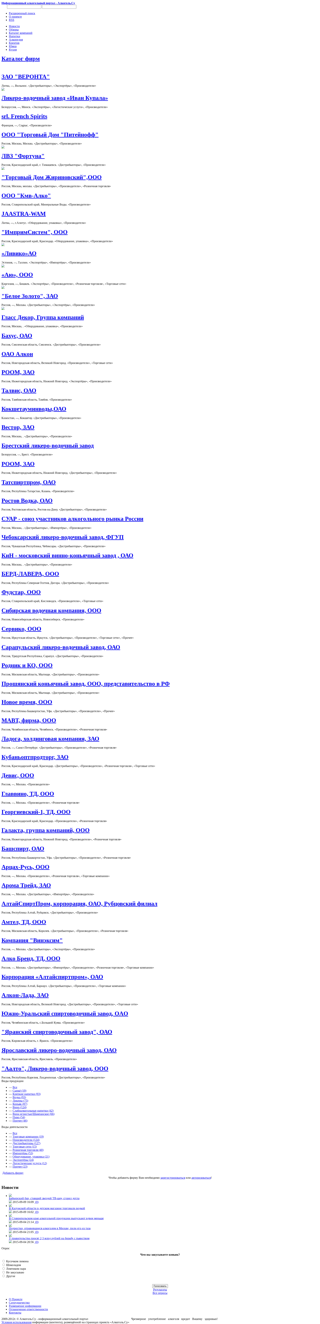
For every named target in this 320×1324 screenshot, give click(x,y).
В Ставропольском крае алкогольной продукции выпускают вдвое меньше (56, 1218)
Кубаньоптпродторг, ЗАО (35, 757)
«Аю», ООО (17, 274)
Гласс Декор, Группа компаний (42, 317)
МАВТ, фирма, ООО (28, 720)
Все (15, 1087)
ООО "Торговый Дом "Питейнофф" (50, 134)
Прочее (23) (20, 1166)
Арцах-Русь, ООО (25, 867)
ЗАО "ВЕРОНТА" (25, 76)
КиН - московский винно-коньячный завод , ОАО (67, 555)
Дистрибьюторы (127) (26, 1143)
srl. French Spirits (24, 116)
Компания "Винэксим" (32, 940)
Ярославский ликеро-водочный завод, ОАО (59, 1050)
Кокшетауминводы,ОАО (33, 408)
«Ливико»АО (18, 253)
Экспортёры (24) (23, 1159)
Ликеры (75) (20, 1100)
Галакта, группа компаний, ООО (45, 830)
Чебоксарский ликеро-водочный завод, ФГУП (62, 537)
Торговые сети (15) (25, 1146)
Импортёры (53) (23, 1153)
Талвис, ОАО (18, 390)
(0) (36, 1202)
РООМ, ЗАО (18, 372)
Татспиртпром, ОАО (28, 482)
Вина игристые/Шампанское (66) (33, 1114)
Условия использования (16, 1322)
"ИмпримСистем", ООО (34, 232)
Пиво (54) (19, 1117)
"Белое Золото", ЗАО (29, 296)
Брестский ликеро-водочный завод (47, 445)
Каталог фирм (20, 58)
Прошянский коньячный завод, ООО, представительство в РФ (85, 683)
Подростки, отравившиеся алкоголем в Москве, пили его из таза (50, 1228)
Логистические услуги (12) (30, 1163)
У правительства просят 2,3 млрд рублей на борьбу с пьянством (49, 1238)
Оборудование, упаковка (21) (31, 1156)
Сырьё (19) (19, 1090)
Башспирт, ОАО (22, 848)
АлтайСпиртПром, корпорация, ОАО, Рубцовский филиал (79, 903)
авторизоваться (201, 1177)
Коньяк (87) (20, 1104)
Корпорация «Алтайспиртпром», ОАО (52, 976)
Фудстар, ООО (21, 592)
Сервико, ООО (21, 628)
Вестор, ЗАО (17, 427)
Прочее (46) (20, 1120)
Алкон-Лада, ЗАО (25, 995)
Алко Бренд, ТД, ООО (30, 958)
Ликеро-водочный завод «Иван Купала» (54, 98)
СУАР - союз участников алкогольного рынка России (72, 518)
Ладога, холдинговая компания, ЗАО (50, 738)
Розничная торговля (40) (28, 1149)
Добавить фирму (13, 1172)
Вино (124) (19, 1107)
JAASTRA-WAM (23, 213)
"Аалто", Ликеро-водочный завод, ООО (54, 1068)
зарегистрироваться (172, 1177)
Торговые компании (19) (28, 1136)
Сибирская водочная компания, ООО (51, 610)
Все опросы (160, 1293)
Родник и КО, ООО (27, 665)
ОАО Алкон (17, 354)
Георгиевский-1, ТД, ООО (36, 811)
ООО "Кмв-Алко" (26, 195)
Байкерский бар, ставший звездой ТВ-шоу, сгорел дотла (44, 1198)
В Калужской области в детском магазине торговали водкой (47, 1208)
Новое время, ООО (26, 702)
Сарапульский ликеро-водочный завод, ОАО (60, 647)
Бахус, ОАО (16, 335)
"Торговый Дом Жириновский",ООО (51, 177)
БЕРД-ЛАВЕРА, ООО (30, 573)
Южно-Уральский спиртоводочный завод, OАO (64, 1013)
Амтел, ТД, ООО (23, 922)
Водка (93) (19, 1097)
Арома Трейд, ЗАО (26, 885)
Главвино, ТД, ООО (27, 793)
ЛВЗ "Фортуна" (23, 156)
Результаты (160, 1289)
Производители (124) (26, 1139)
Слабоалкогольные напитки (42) (33, 1110)
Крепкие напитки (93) (27, 1094)
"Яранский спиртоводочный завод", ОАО (56, 1031)
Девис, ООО (17, 775)
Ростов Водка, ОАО (27, 500)
